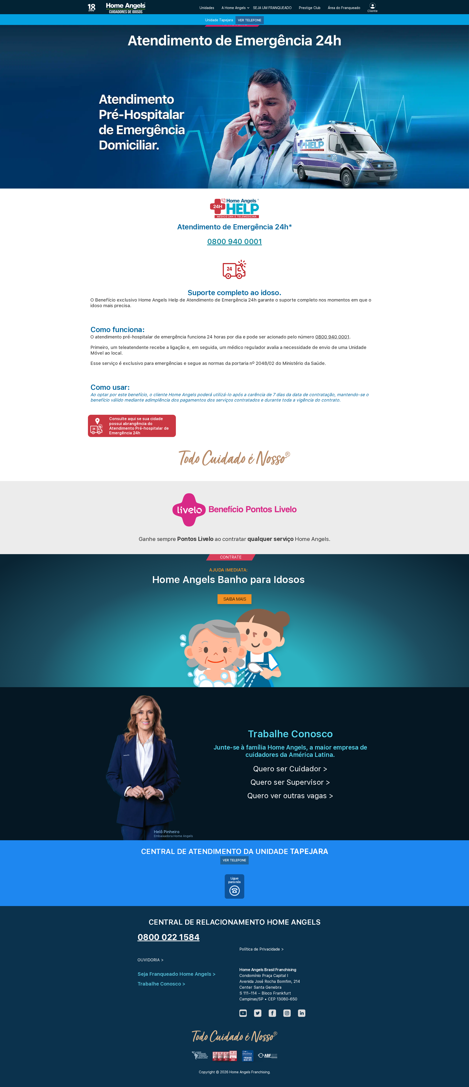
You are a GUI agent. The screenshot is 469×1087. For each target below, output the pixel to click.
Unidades (207, 8)
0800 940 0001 (234, 241)
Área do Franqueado (344, 8)
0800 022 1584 (169, 937)
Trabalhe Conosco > (161, 984)
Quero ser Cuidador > (290, 768)
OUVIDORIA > (151, 960)
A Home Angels (234, 8)
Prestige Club (309, 8)
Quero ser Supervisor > (290, 782)
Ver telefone (249, 20)
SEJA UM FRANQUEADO (272, 8)
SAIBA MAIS (234, 599)
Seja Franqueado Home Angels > (177, 974)
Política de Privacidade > (261, 949)
